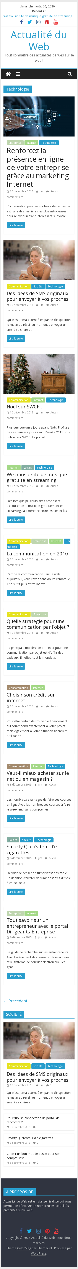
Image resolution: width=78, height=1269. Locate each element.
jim (42, 191)
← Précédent (15, 1000)
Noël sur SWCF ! (24, 406)
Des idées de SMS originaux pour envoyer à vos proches (37, 296)
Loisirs (28, 467)
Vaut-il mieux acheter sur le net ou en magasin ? (38, 776)
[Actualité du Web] (8, 74)
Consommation (18, 688)
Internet (31, 143)
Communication (18, 286)
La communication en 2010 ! (39, 553)
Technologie (49, 143)
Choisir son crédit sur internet (31, 697)
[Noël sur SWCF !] (39, 356)
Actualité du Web (39, 40)
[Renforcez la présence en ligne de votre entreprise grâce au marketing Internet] (39, 99)
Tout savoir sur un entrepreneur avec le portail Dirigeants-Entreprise (38, 926)
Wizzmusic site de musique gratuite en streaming (37, 16)
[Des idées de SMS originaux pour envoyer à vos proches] (39, 243)
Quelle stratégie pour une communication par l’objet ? (38, 624)
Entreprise (15, 143)
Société (38, 286)
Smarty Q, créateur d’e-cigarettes (32, 849)
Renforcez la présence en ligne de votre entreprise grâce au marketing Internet (38, 167)
